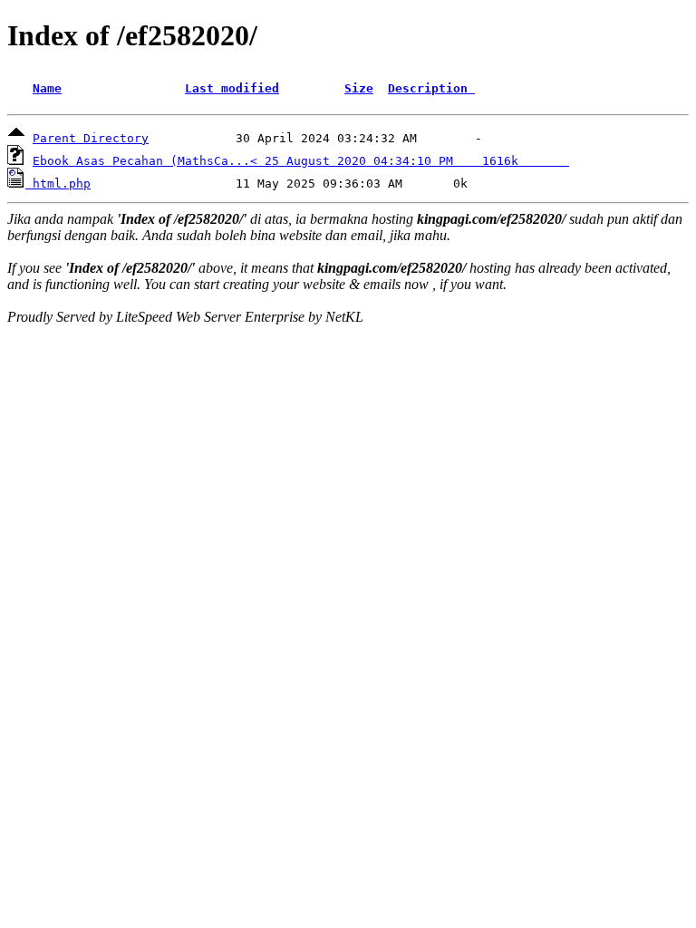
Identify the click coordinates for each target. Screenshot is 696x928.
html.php (62, 183)
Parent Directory (91, 138)
